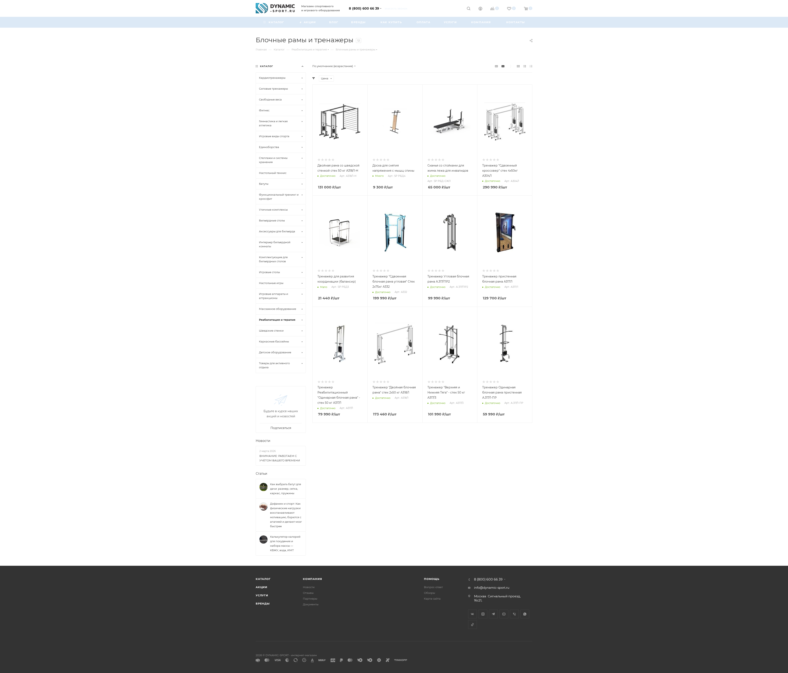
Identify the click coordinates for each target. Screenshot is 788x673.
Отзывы (308, 592)
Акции (261, 587)
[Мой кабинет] (480, 9)
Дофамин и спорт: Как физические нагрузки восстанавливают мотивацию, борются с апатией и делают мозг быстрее (286, 515)
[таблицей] (531, 66)
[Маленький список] (496, 66)
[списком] (524, 66)
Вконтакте (472, 614)
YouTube (503, 614)
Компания (312, 579)
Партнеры (310, 598)
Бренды (263, 603)
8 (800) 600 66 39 (364, 8)
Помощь (431, 579)
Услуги (262, 595)
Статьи (261, 474)
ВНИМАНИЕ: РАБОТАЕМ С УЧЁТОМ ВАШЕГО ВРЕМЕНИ (279, 458)
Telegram (493, 614)
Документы (310, 604)
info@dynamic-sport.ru (491, 588)
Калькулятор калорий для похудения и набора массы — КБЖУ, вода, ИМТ (285, 543)
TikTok (472, 624)
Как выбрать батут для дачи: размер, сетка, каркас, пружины (285, 489)
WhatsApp (524, 614)
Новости (263, 441)
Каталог (263, 579)
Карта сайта (432, 598)
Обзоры (429, 592)
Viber (514, 614)
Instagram (483, 614)
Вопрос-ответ (433, 587)
